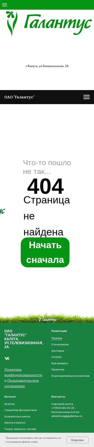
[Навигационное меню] (4, 4)
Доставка (57, 351)
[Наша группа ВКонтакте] (7, 358)
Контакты (58, 396)
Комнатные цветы (17, 416)
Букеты (9, 404)
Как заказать (59, 363)
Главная (56, 338)
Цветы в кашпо (15, 422)
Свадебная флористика (20, 410)
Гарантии (57, 369)
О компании (60, 344)
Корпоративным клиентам (70, 376)
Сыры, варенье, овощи (20, 429)
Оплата (56, 357)
